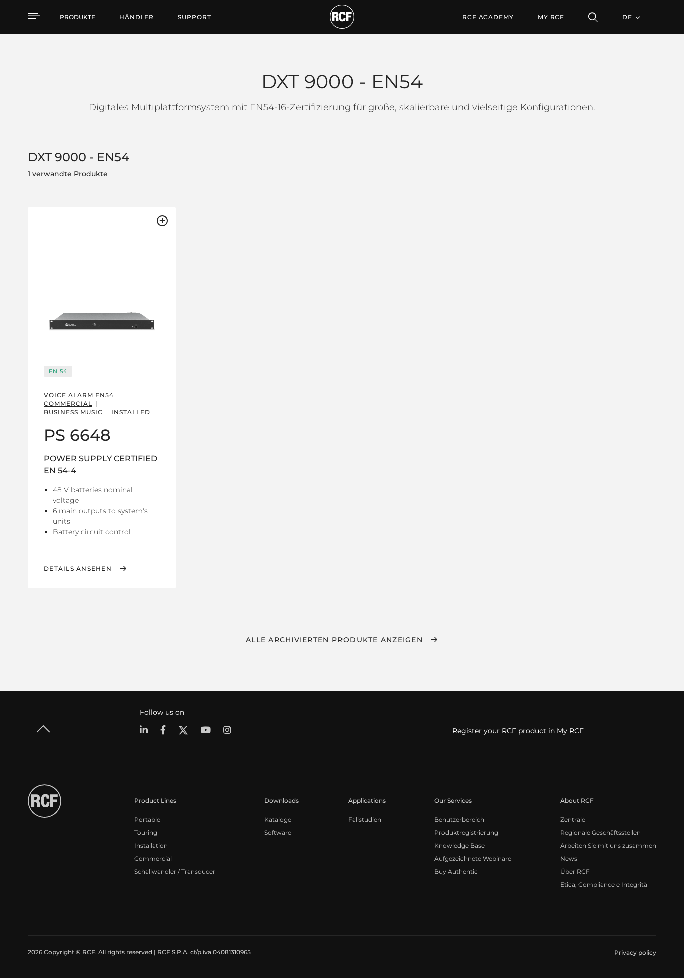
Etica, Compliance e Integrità (603, 884)
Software (277, 832)
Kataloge (277, 819)
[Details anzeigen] (102, 284)
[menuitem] (136, 17)
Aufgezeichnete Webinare (472, 858)
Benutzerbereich (459, 819)
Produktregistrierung (466, 832)
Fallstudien (364, 819)
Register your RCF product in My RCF (518, 730)
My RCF (551, 17)
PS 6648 (77, 435)
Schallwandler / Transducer (174, 871)
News (568, 858)
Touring (145, 832)
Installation (151, 845)
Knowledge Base (459, 845)
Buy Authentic (456, 871)
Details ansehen (78, 568)
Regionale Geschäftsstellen (600, 832)
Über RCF (575, 871)
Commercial (153, 858)
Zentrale (572, 819)
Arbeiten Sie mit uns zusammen (608, 845)
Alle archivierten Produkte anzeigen (334, 639)
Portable (147, 819)
